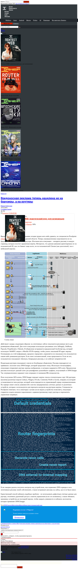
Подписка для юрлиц (71, 556)
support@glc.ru (25, 546)
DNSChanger (8, 505)
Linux (15, 20)
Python (35, 20)
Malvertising (15, 505)
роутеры (31, 505)
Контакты (74, 559)
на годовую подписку (22, 3)
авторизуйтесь (5, 527)
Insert (20, 567)
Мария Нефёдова (6, 206)
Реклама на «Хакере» (71, 558)
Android (21, 20)
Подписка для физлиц (71, 555)
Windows (8, 20)
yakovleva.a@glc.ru (23, 547)
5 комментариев (6, 209)
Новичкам (46, 20)
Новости (3, 194)
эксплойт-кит (38, 505)
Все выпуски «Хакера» (59, 20)
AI (40, 20)
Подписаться (19, 517)
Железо (28, 20)
